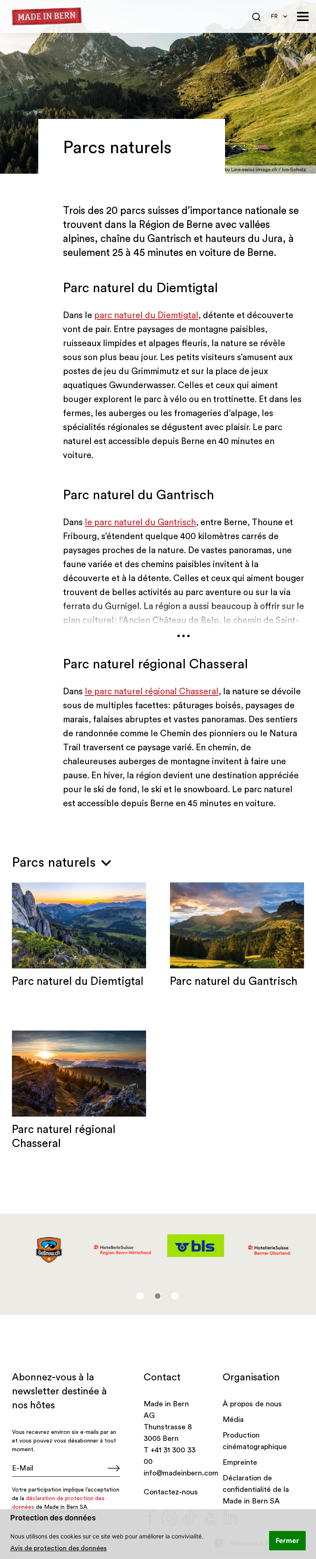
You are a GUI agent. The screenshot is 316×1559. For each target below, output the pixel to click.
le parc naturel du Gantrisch (140, 522)
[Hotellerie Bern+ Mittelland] (121, 1250)
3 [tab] (175, 1296)
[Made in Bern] (47, 16)
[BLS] (195, 1245)
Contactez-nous (171, 1492)
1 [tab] (140, 1296)
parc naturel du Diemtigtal (146, 315)
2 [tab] (157, 1296)
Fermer (287, 1540)
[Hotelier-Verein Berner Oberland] (268, 1250)
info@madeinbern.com (181, 1473)
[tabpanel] (48, 1250)
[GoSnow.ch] (48, 1250)
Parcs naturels (55, 862)
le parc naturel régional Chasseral (151, 691)
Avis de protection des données (58, 1548)
